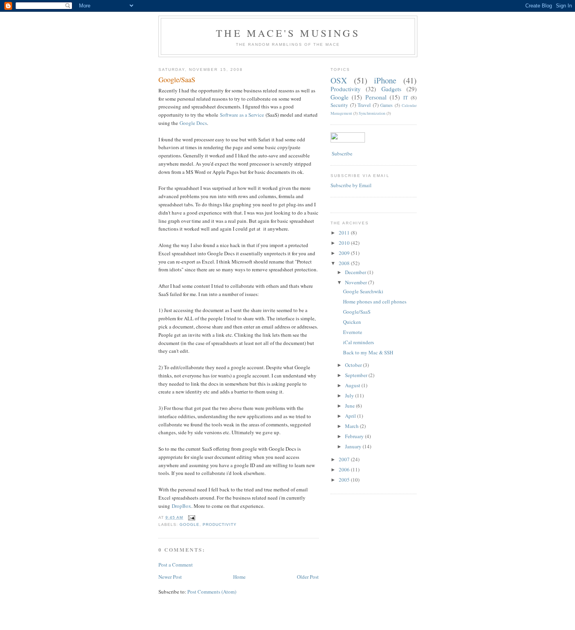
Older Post (308, 576)
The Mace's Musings (288, 33)
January (354, 446)
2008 (345, 263)
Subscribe (341, 153)
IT (405, 97)
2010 (345, 242)
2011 (345, 232)
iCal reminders (358, 342)
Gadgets (391, 89)
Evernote (352, 332)
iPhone (385, 80)
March (352, 426)
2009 (345, 252)
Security (339, 104)
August (353, 385)
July (350, 395)
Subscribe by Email (351, 185)
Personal (375, 97)
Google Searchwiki (363, 291)
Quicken (352, 321)
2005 (345, 479)
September (356, 375)
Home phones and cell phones (374, 301)
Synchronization (372, 113)
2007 (345, 459)
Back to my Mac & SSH (368, 352)
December (356, 272)
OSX (339, 80)
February (355, 436)
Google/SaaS (176, 79)
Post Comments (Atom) (211, 591)
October (354, 364)
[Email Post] (191, 517)
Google (189, 524)
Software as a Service (242, 114)
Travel (364, 104)
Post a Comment (175, 564)
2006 (345, 469)
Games (386, 105)
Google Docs (193, 122)
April (351, 415)
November (356, 282)
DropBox (181, 505)
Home (239, 576)
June (350, 405)
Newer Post (170, 576)
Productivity (220, 524)
